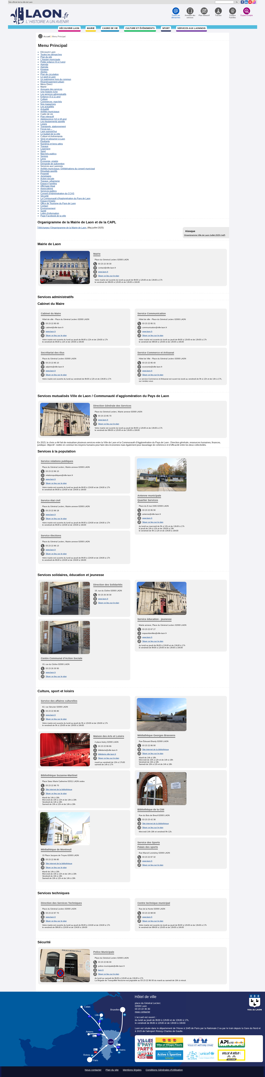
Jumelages (45, 176)
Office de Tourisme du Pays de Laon (58, 203)
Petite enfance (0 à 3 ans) (52, 62)
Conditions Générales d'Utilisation (164, 1070)
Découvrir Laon (69, 28)
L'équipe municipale (50, 59)
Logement (45, 149)
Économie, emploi (49, 161)
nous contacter (142, 1011)
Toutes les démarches (51, 54)
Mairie (91, 28)
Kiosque (44, 69)
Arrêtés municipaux (49, 111)
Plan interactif (47, 116)
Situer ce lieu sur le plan (108, 276)
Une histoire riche (49, 92)
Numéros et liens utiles (51, 144)
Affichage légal (47, 186)
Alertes (43, 72)
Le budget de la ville (50, 134)
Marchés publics (48, 154)
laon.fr (101, 970)
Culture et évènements (140, 28)
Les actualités (47, 106)
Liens (43, 159)
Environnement (47, 208)
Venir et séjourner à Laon (52, 139)
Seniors (44, 156)
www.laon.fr (103, 272)
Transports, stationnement (53, 126)
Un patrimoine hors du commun (55, 79)
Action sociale (47, 178)
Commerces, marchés (51, 102)
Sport (166, 28)
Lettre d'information (49, 213)
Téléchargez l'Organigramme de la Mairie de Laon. (62, 228)
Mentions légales (132, 1070)
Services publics (48, 191)
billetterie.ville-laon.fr (107, 754)
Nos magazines (48, 104)
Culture (44, 99)
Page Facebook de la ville (53, 216)
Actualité (44, 109)
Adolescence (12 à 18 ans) (53, 119)
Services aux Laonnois (191, 28)
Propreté (44, 173)
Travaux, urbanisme (50, 181)
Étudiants (45, 141)
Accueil (46, 36)
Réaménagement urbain (52, 82)
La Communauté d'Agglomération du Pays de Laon (65, 198)
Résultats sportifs (48, 171)
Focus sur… (46, 129)
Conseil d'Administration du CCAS (57, 193)
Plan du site (46, 57)
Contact (44, 206)
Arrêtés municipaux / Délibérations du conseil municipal (67, 169)
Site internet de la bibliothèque (59, 789)
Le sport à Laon (48, 77)
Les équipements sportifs (52, 121)
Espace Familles (48, 183)
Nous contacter (93, 1070)
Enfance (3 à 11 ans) (50, 97)
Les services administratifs (53, 94)
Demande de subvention (52, 164)
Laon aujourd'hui (48, 131)
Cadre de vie (110, 28)
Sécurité (44, 196)
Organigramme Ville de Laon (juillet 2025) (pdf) (204, 235)
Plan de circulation (49, 74)
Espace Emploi (47, 201)
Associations (46, 188)
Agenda (44, 64)
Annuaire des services (51, 89)
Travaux (44, 146)
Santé (43, 211)
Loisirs (43, 124)
